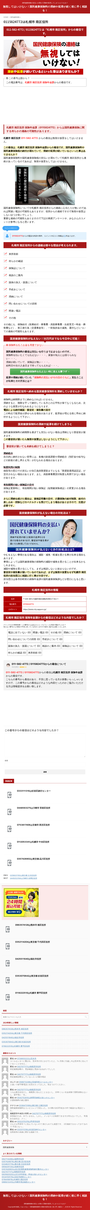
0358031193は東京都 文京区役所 (23, 875)
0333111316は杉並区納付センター (34, 791)
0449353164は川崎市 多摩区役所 (23, 878)
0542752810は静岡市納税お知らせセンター (36, 1097)
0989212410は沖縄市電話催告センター (18, 1182)
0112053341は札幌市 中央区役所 (33, 842)
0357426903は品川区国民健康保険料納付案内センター (25, 1169)
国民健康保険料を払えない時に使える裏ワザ (43, 371)
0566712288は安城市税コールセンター (36, 1082)
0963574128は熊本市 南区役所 (30, 925)
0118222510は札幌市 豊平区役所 (31, 993)
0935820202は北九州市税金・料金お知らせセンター (24, 1174)
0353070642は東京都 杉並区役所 (32, 976)
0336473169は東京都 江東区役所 (33, 1105)
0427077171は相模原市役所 (29, 1066)
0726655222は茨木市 (26, 1058)
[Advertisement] (45, 106)
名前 (6, 760)
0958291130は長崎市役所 (13, 1166)
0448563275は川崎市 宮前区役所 (33, 808)
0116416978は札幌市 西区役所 (15, 1179)
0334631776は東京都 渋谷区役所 (16, 1164)
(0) (64, 236)
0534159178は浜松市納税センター (16, 1177)
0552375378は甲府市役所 (28, 1121)
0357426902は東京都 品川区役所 (33, 859)
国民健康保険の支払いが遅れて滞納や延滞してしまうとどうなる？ (45, 1204)
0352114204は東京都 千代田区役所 (32, 942)
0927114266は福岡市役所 (13, 1159)
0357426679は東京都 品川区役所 (16, 1161)
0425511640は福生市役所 (28, 959)
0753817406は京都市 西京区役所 (33, 825)
